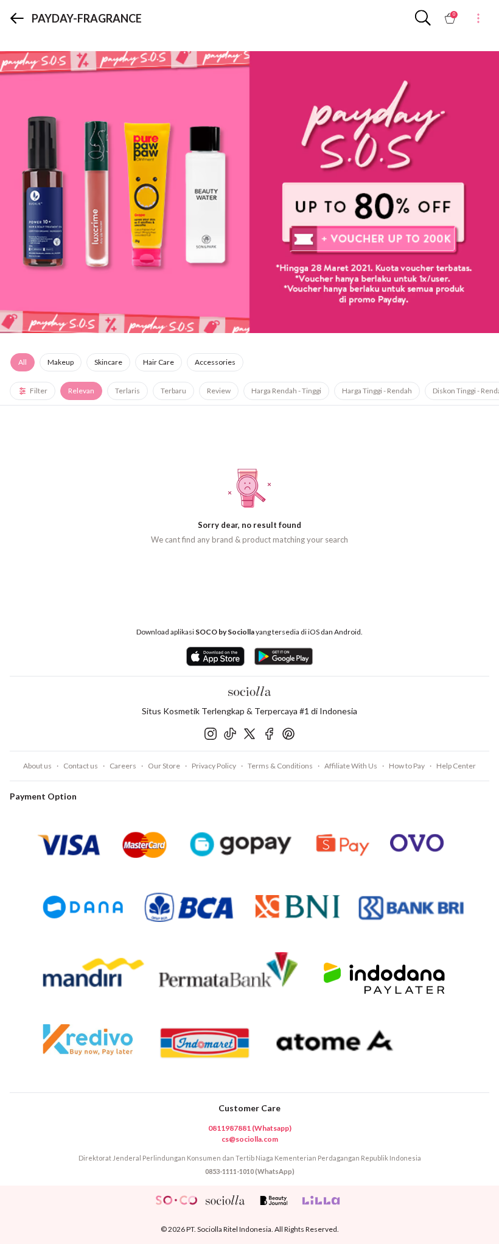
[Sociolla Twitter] (249, 733)
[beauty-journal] (274, 1200)
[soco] (176, 1200)
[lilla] (322, 1200)
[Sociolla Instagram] (210, 733)
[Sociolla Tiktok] (230, 733)
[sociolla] (225, 1200)
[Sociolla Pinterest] (288, 733)
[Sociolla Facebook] (269, 733)
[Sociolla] (249, 691)
